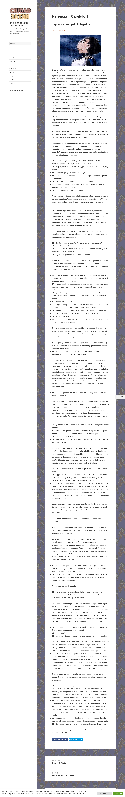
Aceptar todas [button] (118, 793)
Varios (11, 72)
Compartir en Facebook (60, 739)
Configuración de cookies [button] (104, 793)
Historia (11, 57)
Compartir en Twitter (75, 739)
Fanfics (11, 79)
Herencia (61, 30)
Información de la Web (16, 90)
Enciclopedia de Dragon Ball (18, 24)
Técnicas (12, 65)
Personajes (13, 54)
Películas (12, 61)
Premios (12, 87)
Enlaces (12, 83)
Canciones (12, 68)
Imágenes (12, 76)
